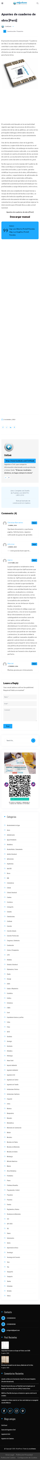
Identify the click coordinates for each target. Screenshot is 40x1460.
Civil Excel (4, 1425)
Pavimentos (10, 1176)
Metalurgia (10, 1156)
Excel (8, 1012)
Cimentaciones (11, 916)
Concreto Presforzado (13, 936)
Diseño (9, 974)
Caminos (9, 897)
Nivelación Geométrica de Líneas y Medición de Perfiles (17, 1365)
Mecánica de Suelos (12, 1152)
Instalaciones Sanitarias (13, 1094)
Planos (8, 1180)
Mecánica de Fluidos (12, 1142)
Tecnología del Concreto (13, 1257)
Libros (8, 1104)
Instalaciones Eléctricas (13, 1089)
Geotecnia (9, 1046)
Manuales (9, 1118)
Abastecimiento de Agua (13, 825)
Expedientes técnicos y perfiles (15, 1017)
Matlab (9, 1132)
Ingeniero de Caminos (7, 1438)
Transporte (10, 1276)
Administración (11, 835)
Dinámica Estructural (12, 964)
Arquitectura (10, 864)
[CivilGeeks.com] (20, 3)
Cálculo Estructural (12, 892)
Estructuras (10, 1003)
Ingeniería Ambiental (12, 1070)
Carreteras (10, 902)
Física (8, 1027)
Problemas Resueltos (12, 1185)
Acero (8, 830)
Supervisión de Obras (12, 1248)
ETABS (8, 1008)
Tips (8, 1267)
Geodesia (9, 1036)
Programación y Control (13, 1190)
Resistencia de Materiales (14, 1214)
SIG (8, 1228)
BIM (8, 878)
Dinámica (9, 960)
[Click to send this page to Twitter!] (6, 427)
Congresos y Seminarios (13, 940)
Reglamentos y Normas (13, 1209)
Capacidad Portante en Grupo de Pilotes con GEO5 (15, 1351)
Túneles (9, 1281)
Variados (9, 1291)
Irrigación (9, 1099)
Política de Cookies (8, 1458)
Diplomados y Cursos (12, 969)
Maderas (9, 1108)
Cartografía (10, 907)
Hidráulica (9, 1051)
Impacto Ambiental (12, 1065)
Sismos (9, 1233)
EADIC (8, 984)
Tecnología (10, 1252)
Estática (9, 998)
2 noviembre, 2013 (9, 419)
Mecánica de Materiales (13, 1147)
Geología (9, 1041)
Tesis (8, 1262)
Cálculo (9, 888)
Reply (34, 523)
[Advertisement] (20, 106)
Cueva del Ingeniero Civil (8, 1430)
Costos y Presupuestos (13, 950)
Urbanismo (10, 1286)
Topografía (10, 1272)
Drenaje (9, 979)
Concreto (9, 926)
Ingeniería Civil (11, 1075)
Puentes (9, 1204)
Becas (8, 873)
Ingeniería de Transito (13, 1084)
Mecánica (9, 1137)
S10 (8, 1219)
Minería (9, 1166)
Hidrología (10, 1056)
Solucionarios (10, 1238)
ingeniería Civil (5, 1434)
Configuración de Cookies (27, 1458)
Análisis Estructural (12, 854)
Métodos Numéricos (12, 1161)
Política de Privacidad (24, 1455)
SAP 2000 (9, 1224)
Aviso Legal (9, 1455)
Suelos (8, 1243)
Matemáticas (10, 1123)
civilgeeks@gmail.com (13, 1330)
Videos (9, 1296)
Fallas (8, 1022)
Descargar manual (20, 217)
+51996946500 (11, 1324)
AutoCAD (9, 868)
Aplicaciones (10, 859)
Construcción (11, 31)
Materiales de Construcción (14, 1128)
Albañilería (10, 844)
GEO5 (8, 1032)
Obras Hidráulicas (11, 1171)
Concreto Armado (11, 931)
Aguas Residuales (11, 840)
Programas (10, 1195)
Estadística (10, 993)
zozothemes (32, 1449)
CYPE (8, 955)
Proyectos (20, 31)
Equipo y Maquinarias (12, 988)
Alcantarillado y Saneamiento (15, 849)
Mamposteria (10, 1113)
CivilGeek (7, 455)
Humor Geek (10, 1060)
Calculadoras (10, 883)
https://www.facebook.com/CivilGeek (20, 461)
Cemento (9, 912)
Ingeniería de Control (12, 1080)
